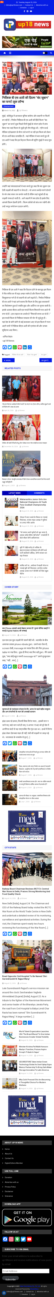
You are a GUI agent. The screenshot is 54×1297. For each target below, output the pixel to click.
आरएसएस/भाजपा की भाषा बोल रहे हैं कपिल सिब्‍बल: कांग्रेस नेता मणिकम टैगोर (10, 360)
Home (7, 1149)
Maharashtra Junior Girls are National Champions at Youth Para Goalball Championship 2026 (33, 503)
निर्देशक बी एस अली (17, 355)
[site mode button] (45, 53)
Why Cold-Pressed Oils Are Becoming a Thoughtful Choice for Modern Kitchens (34, 1082)
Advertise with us (42, 5)
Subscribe (10, 1279)
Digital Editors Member (14, 1163)
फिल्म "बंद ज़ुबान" (32, 355)
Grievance (9, 1196)
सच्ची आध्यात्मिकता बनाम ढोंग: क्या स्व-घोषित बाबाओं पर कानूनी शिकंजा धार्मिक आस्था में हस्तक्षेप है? (35, 782)
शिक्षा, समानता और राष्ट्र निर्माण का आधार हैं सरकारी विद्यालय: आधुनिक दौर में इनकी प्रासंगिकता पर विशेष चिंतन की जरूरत (35, 769)
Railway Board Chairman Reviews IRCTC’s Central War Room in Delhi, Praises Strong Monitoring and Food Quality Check (26, 891)
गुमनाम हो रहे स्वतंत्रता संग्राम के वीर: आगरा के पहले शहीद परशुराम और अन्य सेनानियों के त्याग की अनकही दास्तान (26, 710)
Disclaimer (9, 1191)
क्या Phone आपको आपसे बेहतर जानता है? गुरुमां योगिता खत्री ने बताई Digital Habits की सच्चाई (25, 629)
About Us (8, 1154)
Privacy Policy (10, 1187)
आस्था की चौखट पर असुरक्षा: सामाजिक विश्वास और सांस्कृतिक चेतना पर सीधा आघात (34, 797)
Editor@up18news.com (14, 5)
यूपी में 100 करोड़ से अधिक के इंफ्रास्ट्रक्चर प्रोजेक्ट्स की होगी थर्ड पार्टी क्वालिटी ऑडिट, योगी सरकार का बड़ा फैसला (33, 551)
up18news (23, 110)
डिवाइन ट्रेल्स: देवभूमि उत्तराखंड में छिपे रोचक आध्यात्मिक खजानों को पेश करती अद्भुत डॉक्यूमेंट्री (26, 480)
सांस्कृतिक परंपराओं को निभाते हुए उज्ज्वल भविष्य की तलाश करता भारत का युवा (34, 753)
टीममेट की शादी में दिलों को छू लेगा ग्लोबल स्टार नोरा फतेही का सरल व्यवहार (24, 443)
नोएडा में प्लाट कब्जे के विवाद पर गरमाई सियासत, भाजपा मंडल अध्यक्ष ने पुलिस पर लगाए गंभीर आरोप (33, 520)
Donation (23, 8)
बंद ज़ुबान (43, 355)
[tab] (14, 493)
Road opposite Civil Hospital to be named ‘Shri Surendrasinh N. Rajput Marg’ (24, 977)
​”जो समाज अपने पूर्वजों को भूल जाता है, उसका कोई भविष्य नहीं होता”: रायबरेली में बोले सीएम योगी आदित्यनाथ (34, 535)
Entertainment (9, 106)
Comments (39, 493)
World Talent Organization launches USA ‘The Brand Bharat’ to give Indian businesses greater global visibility (34, 1034)
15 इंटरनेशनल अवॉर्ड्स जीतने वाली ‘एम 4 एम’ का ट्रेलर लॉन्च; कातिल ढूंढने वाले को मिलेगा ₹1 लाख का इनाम (26, 405)
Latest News (15, 493)
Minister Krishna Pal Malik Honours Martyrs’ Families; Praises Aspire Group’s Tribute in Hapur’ (33, 1049)
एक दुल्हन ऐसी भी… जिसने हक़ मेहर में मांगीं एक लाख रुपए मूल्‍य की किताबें (46, 360)
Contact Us (29, 5)
